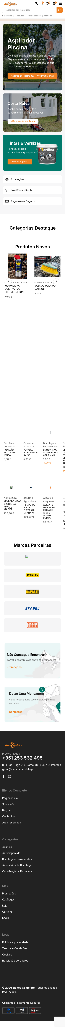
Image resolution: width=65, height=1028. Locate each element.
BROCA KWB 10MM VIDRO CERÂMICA (50, 451)
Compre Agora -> (20, 161)
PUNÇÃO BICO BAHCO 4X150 (11, 451)
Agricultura (10, 496)
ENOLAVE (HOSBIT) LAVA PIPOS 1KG (45, 287)
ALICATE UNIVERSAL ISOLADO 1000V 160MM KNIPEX (49, 510)
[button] (36, 3)
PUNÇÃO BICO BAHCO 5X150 (30, 451)
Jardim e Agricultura (44, 282)
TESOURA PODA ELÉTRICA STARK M (29, 507)
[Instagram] (9, 774)
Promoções (14, 666)
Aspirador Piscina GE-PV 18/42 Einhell (32, 75)
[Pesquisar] (60, 10)
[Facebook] (3, 774)
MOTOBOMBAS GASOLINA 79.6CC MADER (12, 504)
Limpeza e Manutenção (16, 282)
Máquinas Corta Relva (23, 121)
